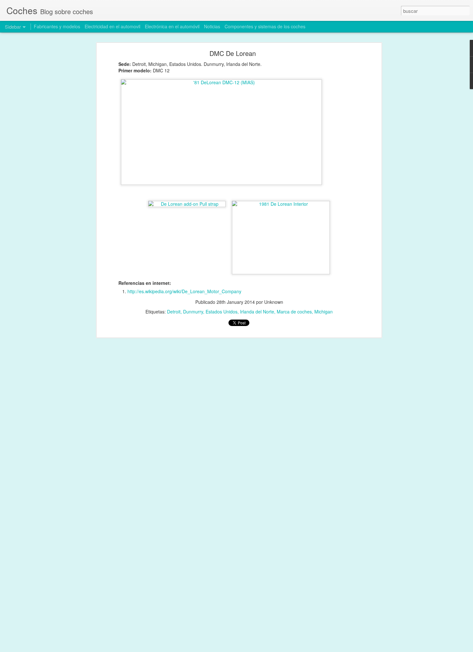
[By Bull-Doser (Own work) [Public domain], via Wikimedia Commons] (221, 132)
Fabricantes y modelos (57, 26)
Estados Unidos (221, 311)
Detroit (174, 311)
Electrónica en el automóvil (172, 26)
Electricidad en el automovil (112, 26)
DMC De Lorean (232, 53)
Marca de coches (294, 311)
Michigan (323, 311)
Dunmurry (193, 311)
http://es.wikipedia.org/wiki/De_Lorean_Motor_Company (184, 291)
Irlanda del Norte (257, 311)
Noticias (212, 26)
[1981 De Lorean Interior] (280, 204)
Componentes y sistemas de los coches (265, 26)
